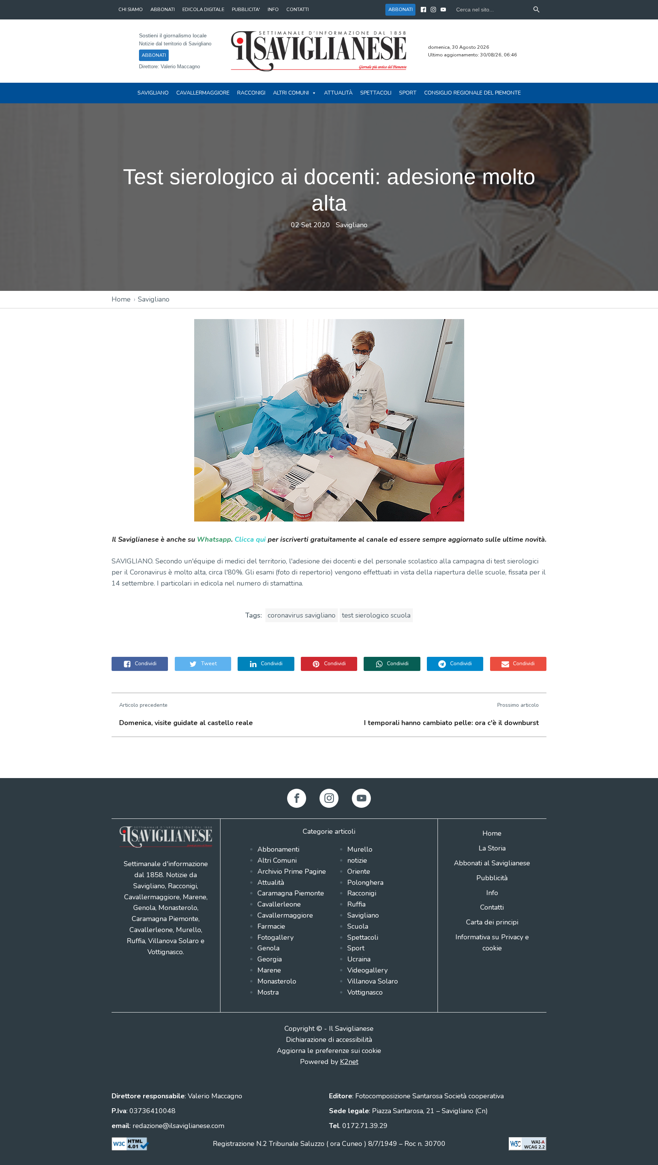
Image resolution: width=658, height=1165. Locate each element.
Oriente (358, 871)
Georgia (269, 959)
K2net (349, 1061)
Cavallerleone (279, 904)
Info (492, 892)
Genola (268, 948)
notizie (357, 860)
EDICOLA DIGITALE (203, 9)
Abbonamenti (278, 849)
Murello (359, 849)
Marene (269, 970)
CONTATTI (297, 9)
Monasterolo (276, 981)
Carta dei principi (492, 922)
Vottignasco (365, 992)
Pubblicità (492, 878)
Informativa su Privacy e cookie (492, 942)
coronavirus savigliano (301, 615)
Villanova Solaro (372, 981)
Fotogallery (275, 937)
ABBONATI (162, 9)
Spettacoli (375, 92)
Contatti (492, 907)
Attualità (338, 92)
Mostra (268, 992)
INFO (273, 9)
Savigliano (153, 92)
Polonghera (365, 882)
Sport (408, 92)
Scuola (357, 926)
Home (121, 299)
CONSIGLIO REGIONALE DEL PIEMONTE (472, 92)
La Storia (492, 848)
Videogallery (367, 970)
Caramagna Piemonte (290, 893)
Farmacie (271, 926)
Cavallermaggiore (203, 92)
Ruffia (356, 904)
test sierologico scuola (376, 615)
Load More (329, 760)
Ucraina (359, 959)
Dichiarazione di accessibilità (329, 1039)
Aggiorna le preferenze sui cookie (329, 1050)
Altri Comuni (291, 92)
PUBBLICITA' (246, 9)
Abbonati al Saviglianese (492, 863)
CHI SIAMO (130, 9)
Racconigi (251, 92)
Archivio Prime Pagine (291, 871)
